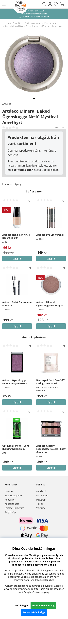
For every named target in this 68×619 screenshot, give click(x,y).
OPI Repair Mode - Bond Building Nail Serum (16, 447)
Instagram (42, 495)
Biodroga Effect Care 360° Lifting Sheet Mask (50, 382)
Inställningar (21, 605)
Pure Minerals (51, 23)
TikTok (39, 503)
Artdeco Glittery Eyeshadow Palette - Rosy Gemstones (51, 449)
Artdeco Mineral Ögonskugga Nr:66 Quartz (51, 304)
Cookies (9, 491)
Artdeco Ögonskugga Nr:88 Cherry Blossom (14, 382)
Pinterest (41, 499)
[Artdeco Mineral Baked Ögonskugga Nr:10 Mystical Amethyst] (34, 98)
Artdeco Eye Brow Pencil (50, 234)
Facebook (41, 491)
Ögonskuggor (34, 23)
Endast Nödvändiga (34, 612)
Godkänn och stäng (43, 605)
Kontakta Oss (12, 503)
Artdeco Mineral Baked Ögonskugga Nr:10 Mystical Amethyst (33, 26)
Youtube (41, 508)
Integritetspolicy (13, 495)
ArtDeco (19, 23)
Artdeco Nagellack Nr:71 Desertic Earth (16, 236)
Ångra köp (10, 512)
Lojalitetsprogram (14, 508)
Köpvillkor (10, 499)
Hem (9, 23)
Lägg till (51, 258)
